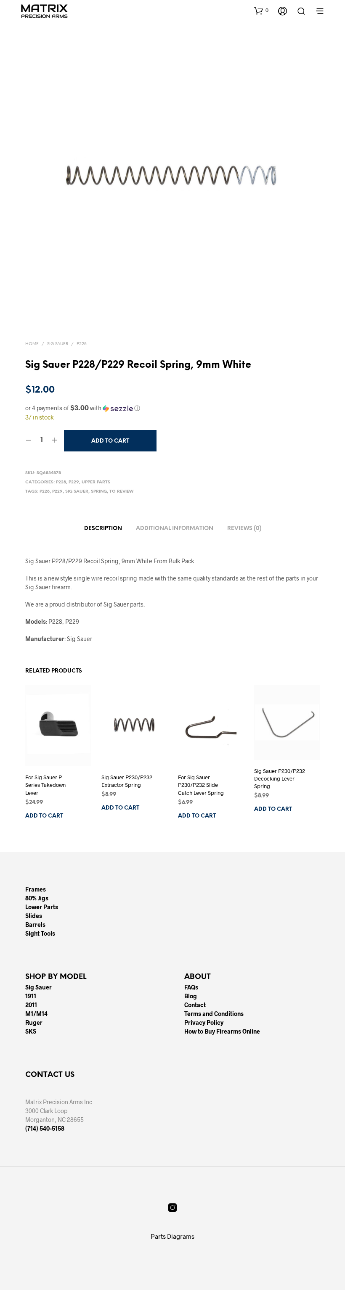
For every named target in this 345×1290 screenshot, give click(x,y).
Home (32, 344)
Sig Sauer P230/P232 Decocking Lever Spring (279, 778)
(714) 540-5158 (44, 1128)
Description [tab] (103, 528)
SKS (30, 1031)
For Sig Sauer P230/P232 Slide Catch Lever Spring (201, 785)
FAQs (191, 987)
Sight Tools (40, 933)
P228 (82, 344)
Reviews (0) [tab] (244, 528)
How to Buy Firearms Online (222, 1031)
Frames (35, 889)
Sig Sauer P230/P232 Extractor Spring (126, 781)
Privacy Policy (203, 1022)
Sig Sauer (57, 344)
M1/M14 (36, 1013)
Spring (99, 491)
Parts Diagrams (172, 1236)
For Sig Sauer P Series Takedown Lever (45, 785)
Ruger (33, 1022)
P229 (74, 482)
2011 (31, 1004)
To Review (121, 491)
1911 (30, 996)
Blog (190, 996)
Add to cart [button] (44, 816)
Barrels (35, 924)
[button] (261, 10)
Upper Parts (96, 482)
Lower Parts (41, 906)
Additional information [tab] (174, 528)
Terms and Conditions (214, 1013)
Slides (33, 915)
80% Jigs (36, 898)
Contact (195, 1004)
